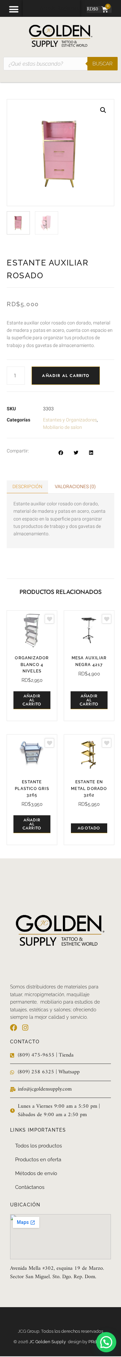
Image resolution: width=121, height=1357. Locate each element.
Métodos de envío (36, 1173)
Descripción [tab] (27, 486)
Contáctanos (29, 1187)
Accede (47, 8)
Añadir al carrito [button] (32, 700)
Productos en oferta (38, 1160)
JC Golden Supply (48, 1341)
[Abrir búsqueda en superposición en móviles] (60, 63)
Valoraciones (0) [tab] (75, 486)
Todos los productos (38, 1146)
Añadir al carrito (65, 376)
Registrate (68, 8)
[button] (13, 9)
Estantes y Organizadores (70, 419)
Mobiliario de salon (62, 427)
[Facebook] (13, 1027)
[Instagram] (25, 1027)
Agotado (89, 828)
